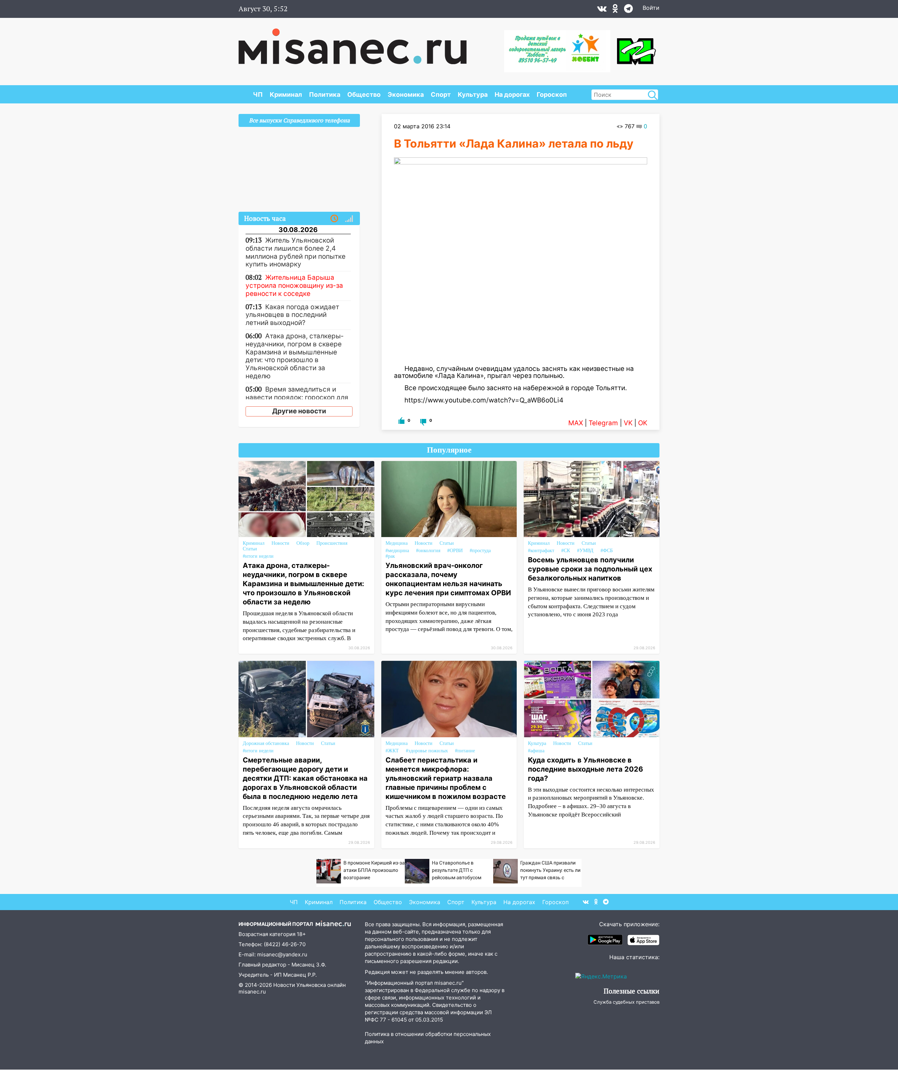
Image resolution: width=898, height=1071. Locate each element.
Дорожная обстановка (266, 743)
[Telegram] (628, 10)
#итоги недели (258, 556)
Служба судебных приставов (626, 1002)
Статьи (250, 548)
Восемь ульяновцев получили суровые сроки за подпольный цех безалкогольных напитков (590, 569)
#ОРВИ (455, 550)
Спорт (441, 94)
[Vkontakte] (602, 10)
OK (642, 423)
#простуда (480, 550)
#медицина (397, 550)
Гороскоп (552, 94)
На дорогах (512, 94)
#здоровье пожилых (427, 750)
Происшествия (331, 543)
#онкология (428, 550)
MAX (575, 423)
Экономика (406, 94)
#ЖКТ (392, 750)
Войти (651, 7)
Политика (324, 94)
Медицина (397, 543)
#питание (465, 750)
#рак (390, 556)
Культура (473, 94)
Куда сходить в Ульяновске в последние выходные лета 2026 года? (585, 769)
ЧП (258, 94)
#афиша (536, 750)
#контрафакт (541, 550)
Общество (364, 94)
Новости (280, 543)
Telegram (603, 423)
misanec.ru (252, 991)
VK (628, 423)
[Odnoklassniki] (615, 10)
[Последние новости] (334, 219)
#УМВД (585, 550)
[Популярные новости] (349, 219)
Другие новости (299, 411)
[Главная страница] (353, 42)
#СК (565, 550)
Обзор (302, 543)
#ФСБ (607, 550)
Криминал (286, 94)
